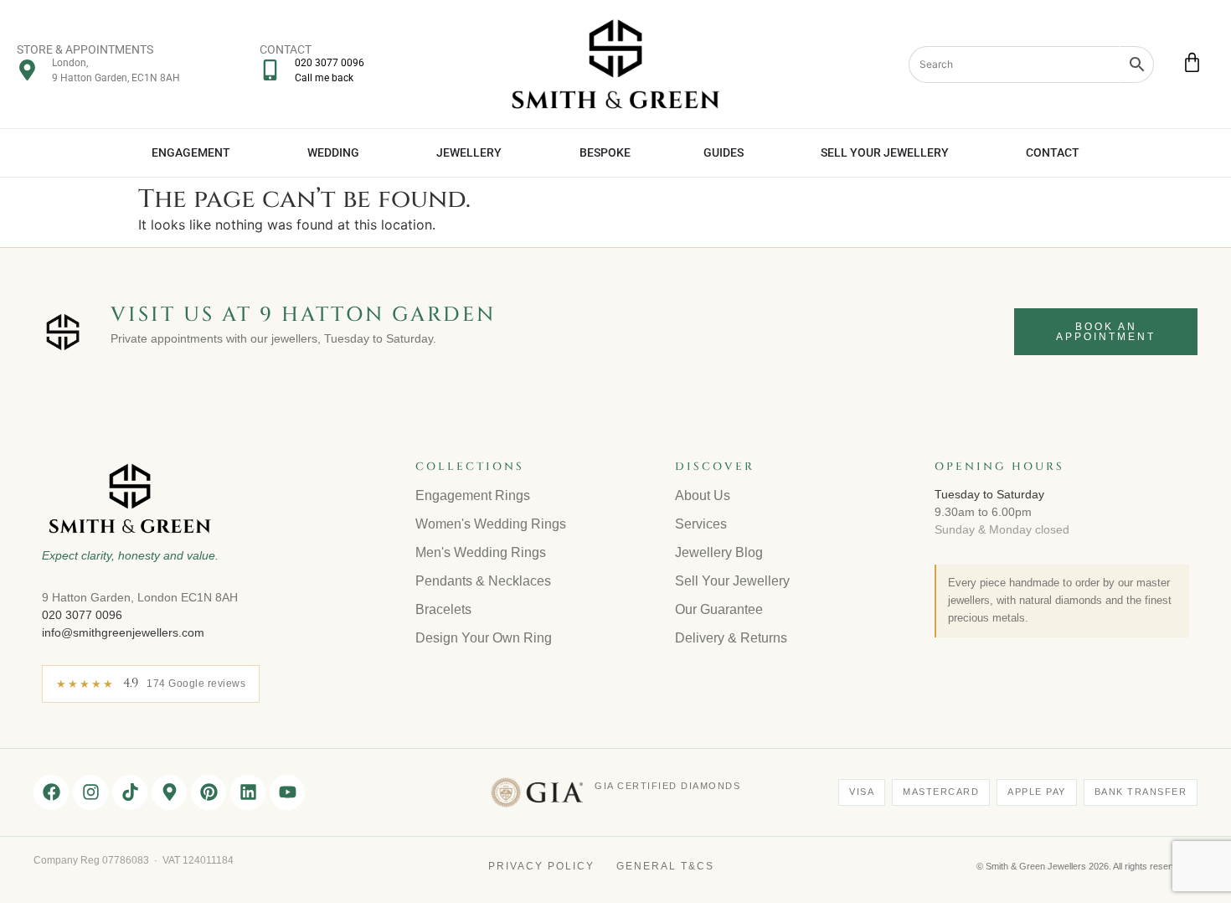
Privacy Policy (541, 866)
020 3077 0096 (82, 615)
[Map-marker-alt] (169, 792)
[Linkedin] (247, 792)
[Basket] (1192, 62)
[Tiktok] (129, 792)
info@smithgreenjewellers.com (123, 632)
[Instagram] (90, 792)
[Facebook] (51, 792)
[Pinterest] (208, 792)
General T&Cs (665, 866)
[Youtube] (287, 792)
